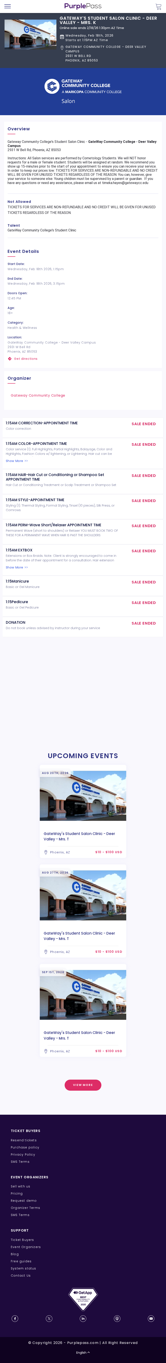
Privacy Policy (23, 1154)
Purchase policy (25, 1147)
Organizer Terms (25, 1208)
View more (83, 1085)
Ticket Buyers (22, 1240)
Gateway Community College (38, 395)
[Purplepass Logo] (83, 6)
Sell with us (20, 1186)
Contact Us (21, 1275)
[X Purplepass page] (49, 1318)
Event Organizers (26, 1247)
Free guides (21, 1261)
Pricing (17, 1193)
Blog (15, 1254)
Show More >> (17, 461)
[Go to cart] (158, 6)
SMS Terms (20, 1162)
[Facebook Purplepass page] (15, 1318)
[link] (83, 359)
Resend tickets (24, 1140)
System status (23, 1268)
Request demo (24, 1200)
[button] (110, 54)
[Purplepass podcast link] (117, 1318)
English (81, 1352)
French (16, 1338)
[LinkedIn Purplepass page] (83, 1318)
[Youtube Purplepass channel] (151, 1318)
